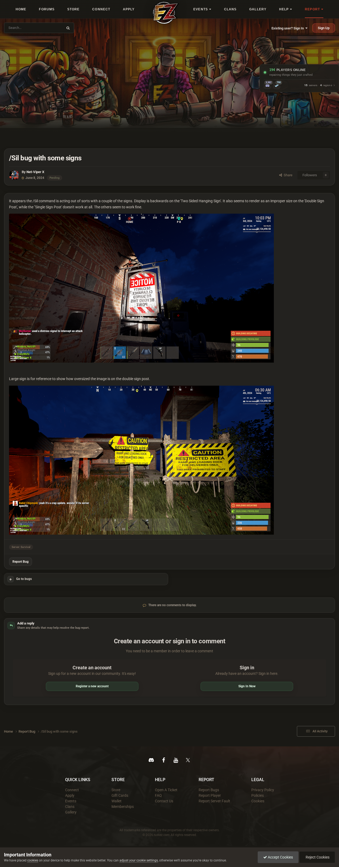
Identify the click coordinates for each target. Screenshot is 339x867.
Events (70, 801)
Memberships (122, 806)
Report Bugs (209, 790)
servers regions (318, 85)
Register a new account (92, 686)
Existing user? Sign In (288, 28)
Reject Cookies (317, 857)
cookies (32, 860)
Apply (69, 795)
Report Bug (20, 562)
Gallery (71, 812)
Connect (72, 790)
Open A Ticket (166, 790)
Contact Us (164, 801)
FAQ (158, 795)
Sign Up (323, 28)
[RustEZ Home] (166, 12)
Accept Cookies (280, 857)
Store (115, 790)
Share (287, 175)
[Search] (68, 28)
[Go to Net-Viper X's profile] (14, 175)
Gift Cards (119, 795)
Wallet (116, 801)
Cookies (257, 801)
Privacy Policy (262, 790)
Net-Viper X (35, 172)
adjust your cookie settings (138, 860)
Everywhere (50, 27)
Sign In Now (247, 686)
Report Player (210, 795)
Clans (69, 806)
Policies (257, 795)
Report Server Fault (214, 801)
